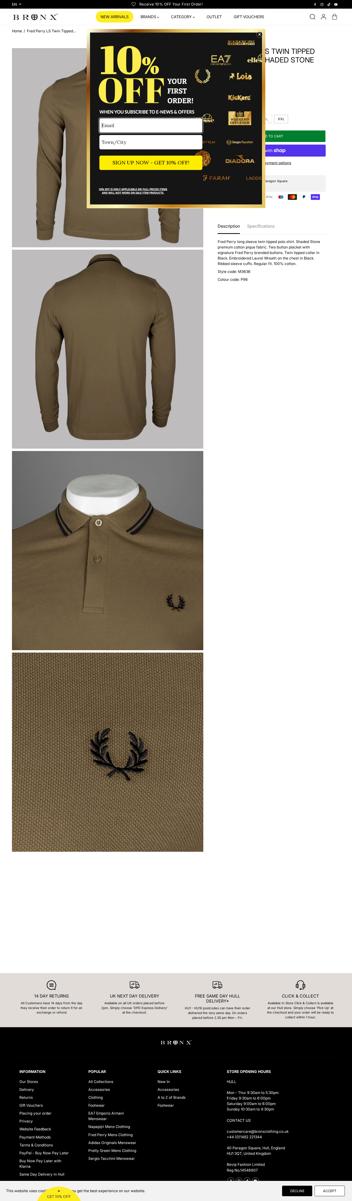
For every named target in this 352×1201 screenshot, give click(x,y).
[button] (259, 34)
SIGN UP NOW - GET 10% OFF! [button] (151, 162)
